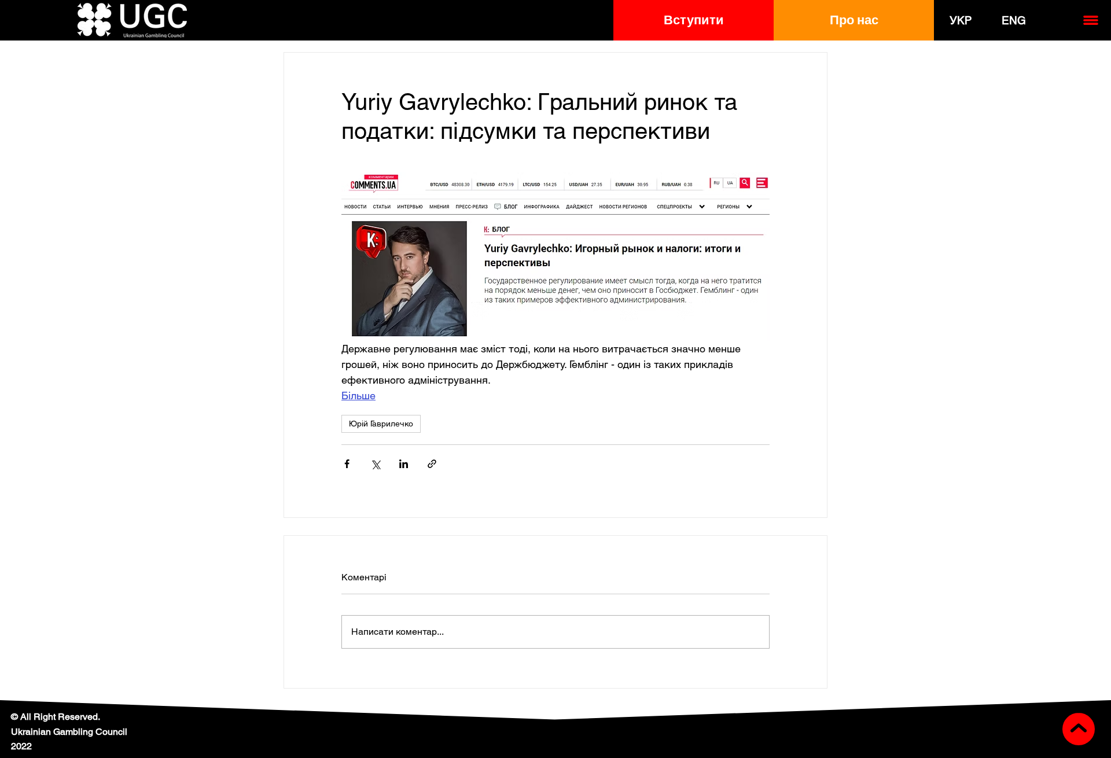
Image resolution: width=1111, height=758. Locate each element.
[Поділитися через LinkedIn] (403, 463)
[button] (693, 20)
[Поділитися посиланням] (431, 463)
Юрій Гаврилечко (381, 423)
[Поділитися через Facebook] (346, 463)
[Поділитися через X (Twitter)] (375, 463)
